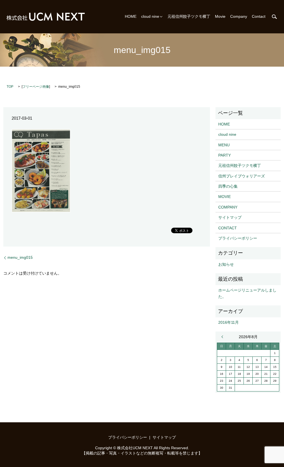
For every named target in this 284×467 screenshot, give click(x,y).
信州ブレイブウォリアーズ (241, 176)
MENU (224, 145)
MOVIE (224, 196)
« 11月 (223, 336)
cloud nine (150, 16)
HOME (130, 16)
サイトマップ (230, 217)
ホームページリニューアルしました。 (247, 293)
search (274, 16)
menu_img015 (20, 257)
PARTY (224, 155)
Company (238, 16)
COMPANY (227, 207)
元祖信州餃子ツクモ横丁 (189, 16)
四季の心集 (228, 186)
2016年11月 (228, 322)
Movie (220, 16)
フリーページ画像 (35, 87)
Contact (258, 16)
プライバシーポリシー (237, 238)
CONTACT (227, 228)
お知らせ (226, 264)
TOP (10, 87)
